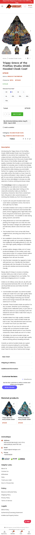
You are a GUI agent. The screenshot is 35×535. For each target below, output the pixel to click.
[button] (3, 31)
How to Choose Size (7, 483)
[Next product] (30, 58)
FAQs (2, 477)
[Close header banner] (31, 2)
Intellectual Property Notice (9, 515)
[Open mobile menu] (2, 6)
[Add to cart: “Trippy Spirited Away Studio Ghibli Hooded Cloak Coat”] (14, 403)
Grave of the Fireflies (14, 76)
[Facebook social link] (23, 139)
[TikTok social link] (30, 139)
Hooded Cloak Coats (15, 58)
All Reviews (4, 474)
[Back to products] (28, 58)
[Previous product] (25, 58)
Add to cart (17, 114)
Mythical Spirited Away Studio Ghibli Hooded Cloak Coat (24, 419)
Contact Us (4, 471)
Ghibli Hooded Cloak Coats (15, 136)
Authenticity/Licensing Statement (12, 512)
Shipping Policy (6, 495)
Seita (11, 80)
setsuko (18, 80)
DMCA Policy (5, 510)
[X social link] (25, 139)
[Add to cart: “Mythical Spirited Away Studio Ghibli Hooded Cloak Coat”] (29, 403)
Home (4, 58)
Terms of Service (6, 501)
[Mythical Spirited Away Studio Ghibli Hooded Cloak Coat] (24, 408)
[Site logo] (14, 6)
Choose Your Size (9, 89)
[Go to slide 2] (17, 44)
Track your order (6, 480)
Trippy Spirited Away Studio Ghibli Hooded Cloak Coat (8, 419)
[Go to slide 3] (19, 44)
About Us (4, 468)
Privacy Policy (5, 498)
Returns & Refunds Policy (9, 492)
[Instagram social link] (28, 139)
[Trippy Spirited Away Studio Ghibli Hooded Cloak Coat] (8, 408)
